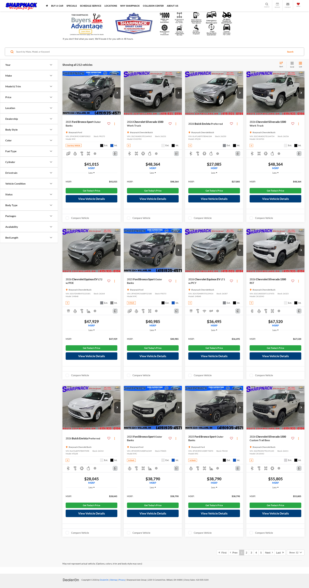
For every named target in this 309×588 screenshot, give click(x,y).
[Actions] (114, 124)
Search (290, 51)
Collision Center (153, 5)
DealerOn (104, 580)
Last (279, 552)
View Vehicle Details (91, 199)
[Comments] (115, 153)
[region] (91, 181)
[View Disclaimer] (95, 153)
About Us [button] (172, 5)
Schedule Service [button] (90, 5)
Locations (110, 5)
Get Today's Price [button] (91, 190)
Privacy (122, 580)
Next (268, 552)
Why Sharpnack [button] (130, 5)
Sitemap (113, 580)
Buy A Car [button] (57, 5)
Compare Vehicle (80, 217)
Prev (234, 552)
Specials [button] (71, 5)
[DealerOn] (71, 579)
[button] (117, 93)
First (223, 552)
